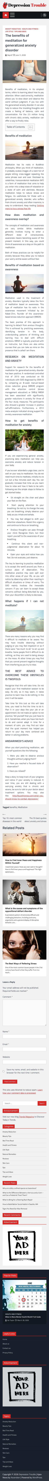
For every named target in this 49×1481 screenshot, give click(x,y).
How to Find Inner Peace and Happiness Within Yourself (23, 861)
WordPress (37, 1477)
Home (5, 1339)
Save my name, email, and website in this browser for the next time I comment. (25, 1071)
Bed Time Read (8, 1140)
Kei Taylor (10, 1320)
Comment (8, 996)
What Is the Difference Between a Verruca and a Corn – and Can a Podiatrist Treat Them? (23, 1193)
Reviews (6, 1158)
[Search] (45, 15)
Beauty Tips (7, 1136)
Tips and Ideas (20, 31)
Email (6, 1044)
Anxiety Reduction (13, 29)
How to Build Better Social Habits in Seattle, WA (20, 1204)
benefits (13, 807)
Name (6, 1031)
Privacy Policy (8, 1352)
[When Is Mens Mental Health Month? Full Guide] (24, 1295)
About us (6, 1343)
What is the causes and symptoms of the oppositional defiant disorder (24, 910)
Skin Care (6, 1163)
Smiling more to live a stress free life (24, 207)
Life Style (9, 31)
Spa (4, 1167)
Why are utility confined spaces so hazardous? (19, 1188)
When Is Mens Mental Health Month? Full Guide (23, 1317)
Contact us (6, 1348)
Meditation (23, 807)
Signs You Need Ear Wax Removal (15, 1208)
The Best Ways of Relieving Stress (21, 963)
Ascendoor (15, 1477)
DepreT (10, 55)
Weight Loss (7, 1176)
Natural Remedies (9, 1154)
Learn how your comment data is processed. (23, 1091)
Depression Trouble (27, 1474)
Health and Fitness (30, 29)
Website (6, 1056)
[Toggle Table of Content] (29, 127)
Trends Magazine (26, 1116)
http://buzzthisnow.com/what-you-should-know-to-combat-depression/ (24, 797)
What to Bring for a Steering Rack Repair (18, 1199)
